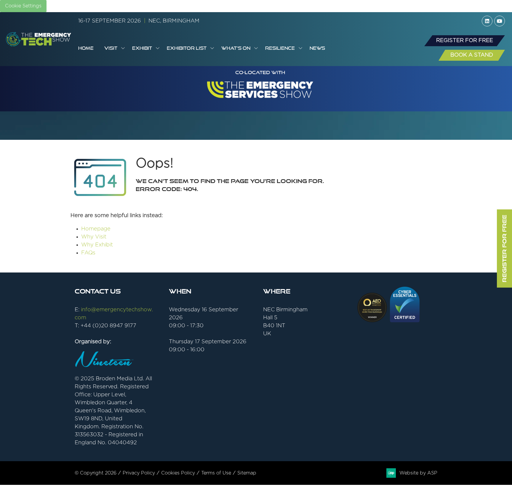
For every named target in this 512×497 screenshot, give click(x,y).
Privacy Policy (139, 473)
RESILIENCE (280, 48)
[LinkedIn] (487, 21)
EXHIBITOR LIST (187, 48)
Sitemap (246, 473)
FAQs (88, 253)
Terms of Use (216, 473)
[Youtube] (499, 21)
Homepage (96, 229)
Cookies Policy (178, 473)
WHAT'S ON (235, 48)
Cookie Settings (23, 6)
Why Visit (93, 237)
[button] (464, 40)
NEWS (317, 48)
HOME (86, 48)
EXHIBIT (142, 48)
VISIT (110, 48)
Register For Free (504, 248)
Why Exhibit (97, 245)
